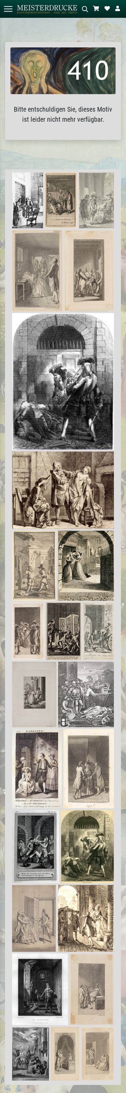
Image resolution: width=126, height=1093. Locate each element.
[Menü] (8, 9)
